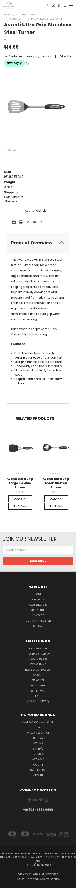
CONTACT (38, 615)
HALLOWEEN (38, 685)
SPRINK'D (38, 748)
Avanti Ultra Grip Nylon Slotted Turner (56, 483)
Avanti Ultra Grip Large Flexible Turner (20, 483)
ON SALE (38, 675)
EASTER (38, 696)
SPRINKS (38, 743)
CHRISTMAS (38, 691)
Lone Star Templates (45, 873)
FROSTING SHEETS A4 (38, 653)
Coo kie (38, 764)
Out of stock (20, 506)
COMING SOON (38, 648)
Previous (4, 450)
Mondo (38, 754)
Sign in (30, 620)
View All (38, 775)
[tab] (38, 243)
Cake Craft (38, 738)
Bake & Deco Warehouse (38, 722)
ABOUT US (38, 599)
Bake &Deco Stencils (38, 733)
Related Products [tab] (35, 418)
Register (45, 620)
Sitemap (38, 626)
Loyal (38, 727)
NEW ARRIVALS (38, 664)
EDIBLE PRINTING (38, 610)
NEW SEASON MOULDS (38, 669)
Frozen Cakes (38, 659)
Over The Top (38, 770)
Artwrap (38, 759)
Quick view (20, 498)
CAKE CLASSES (38, 605)
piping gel (38, 680)
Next (71, 450)
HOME (38, 594)
